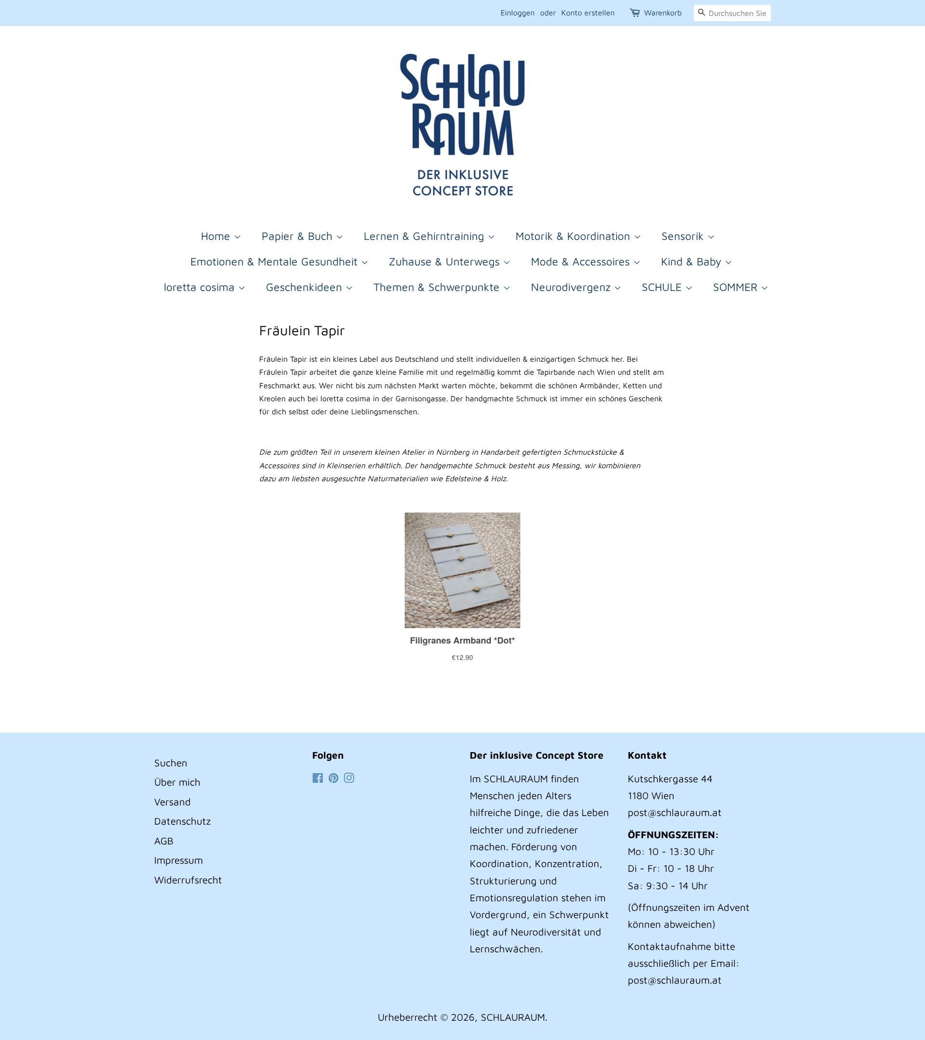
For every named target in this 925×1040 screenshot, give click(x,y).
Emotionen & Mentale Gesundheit (275, 261)
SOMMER (737, 286)
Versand (172, 801)
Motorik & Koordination (574, 235)
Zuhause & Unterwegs (446, 261)
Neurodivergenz (572, 286)
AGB (163, 840)
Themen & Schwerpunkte (438, 286)
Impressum (178, 860)
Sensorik (684, 235)
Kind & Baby (693, 261)
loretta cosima (201, 286)
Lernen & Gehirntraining (426, 235)
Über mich (177, 782)
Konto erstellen (588, 12)
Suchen (170, 762)
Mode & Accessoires (582, 261)
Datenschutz (182, 821)
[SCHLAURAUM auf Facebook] (317, 778)
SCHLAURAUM (513, 1017)
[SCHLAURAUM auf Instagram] (349, 778)
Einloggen (518, 12)
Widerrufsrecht (188, 879)
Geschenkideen (305, 286)
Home (217, 235)
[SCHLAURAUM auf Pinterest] (333, 778)
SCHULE (663, 286)
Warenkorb (663, 12)
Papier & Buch (299, 235)
